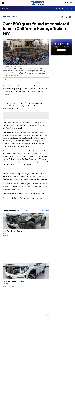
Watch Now (68, 3)
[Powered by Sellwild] (46, 315)
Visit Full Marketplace (43, 210)
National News (10, 16)
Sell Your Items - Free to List (25, 211)
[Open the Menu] (3, 3)
